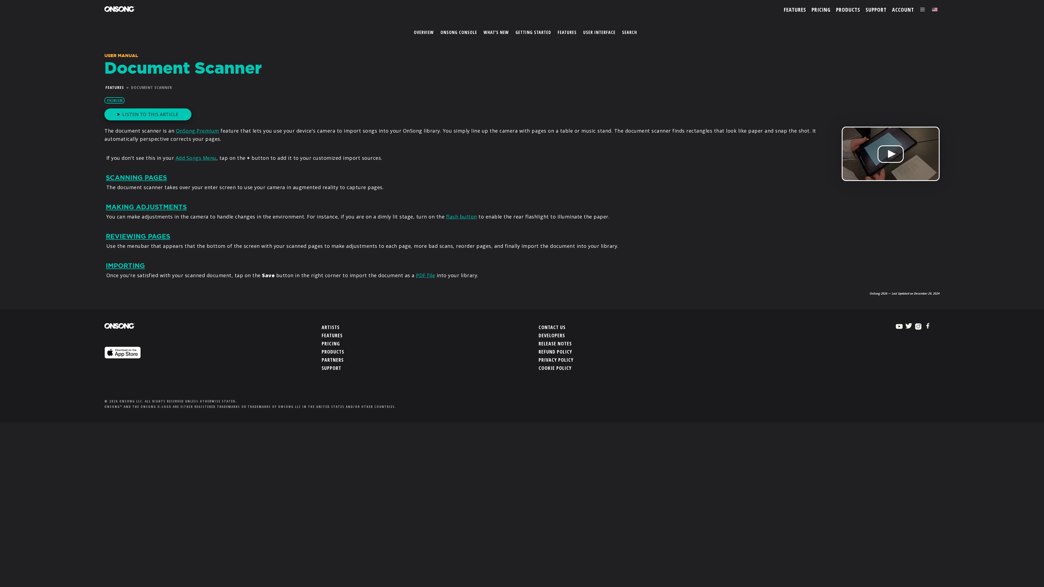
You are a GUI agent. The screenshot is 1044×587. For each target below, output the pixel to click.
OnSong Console (458, 32)
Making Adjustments (146, 207)
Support (331, 368)
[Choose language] (935, 10)
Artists (331, 327)
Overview (424, 32)
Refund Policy (555, 351)
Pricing (331, 343)
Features (567, 32)
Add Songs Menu (196, 158)
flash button (461, 216)
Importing (125, 265)
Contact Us (552, 327)
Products (333, 351)
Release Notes (555, 343)
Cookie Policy (555, 368)
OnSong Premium (197, 130)
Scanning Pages (136, 177)
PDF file (425, 275)
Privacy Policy (556, 360)
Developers (552, 335)
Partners (333, 360)
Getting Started (533, 32)
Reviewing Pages (138, 236)
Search (629, 32)
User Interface (599, 32)
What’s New (496, 32)
